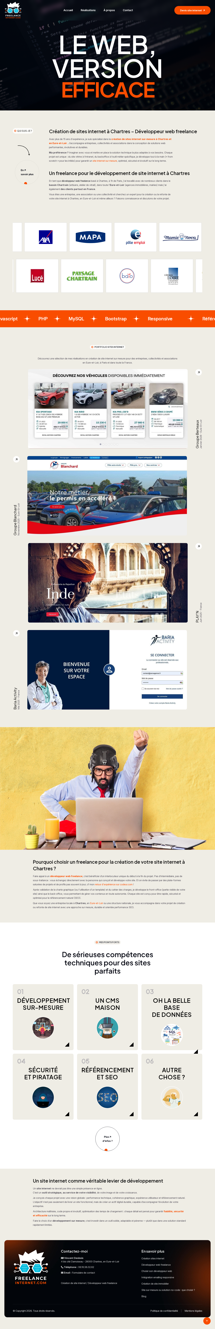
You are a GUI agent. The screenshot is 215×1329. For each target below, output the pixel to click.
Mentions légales (193, 1310)
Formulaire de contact (83, 1272)
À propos (109, 10)
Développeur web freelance (156, 1264)
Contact (128, 10)
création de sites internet (126, 139)
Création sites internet (152, 1258)
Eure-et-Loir (96, 903)
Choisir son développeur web (156, 1271)
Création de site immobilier (155, 1283)
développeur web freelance (76, 180)
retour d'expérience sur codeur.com (114, 884)
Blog (143, 1296)
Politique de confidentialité (164, 1310)
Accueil (68, 10)
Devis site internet (191, 10)
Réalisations (88, 10)
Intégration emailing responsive (157, 1277)
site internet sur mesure (105, 160)
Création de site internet (73, 1283)
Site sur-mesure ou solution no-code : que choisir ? (168, 1290)
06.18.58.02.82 (86, 1267)
